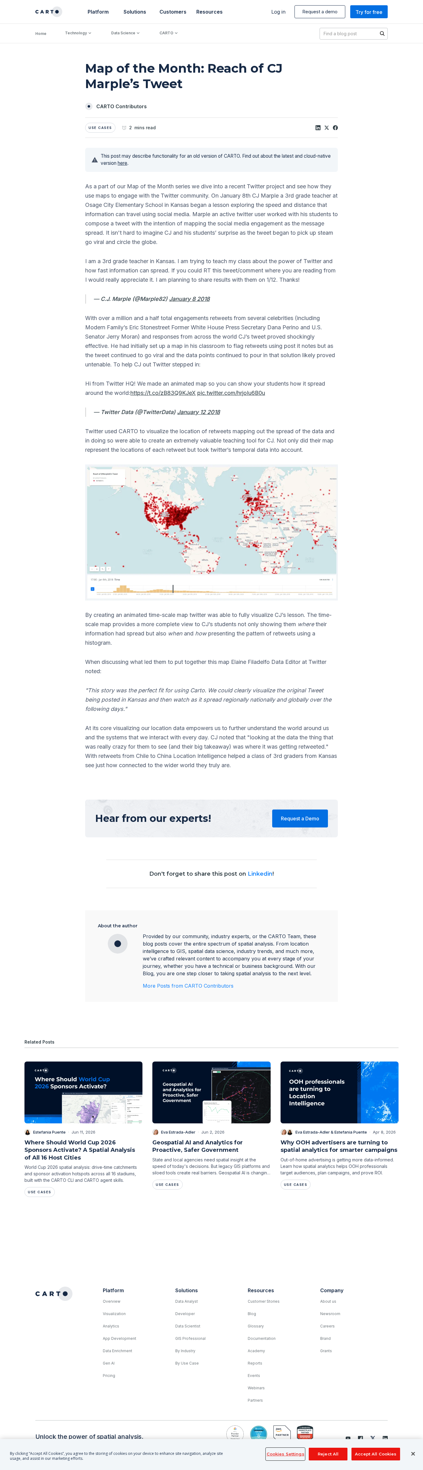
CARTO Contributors (121, 106)
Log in (278, 12)
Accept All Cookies (375, 1453)
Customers (172, 12)
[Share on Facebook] (335, 127)
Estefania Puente (49, 1132)
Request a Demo (300, 818)
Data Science (123, 33)
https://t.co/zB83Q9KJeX (163, 393)
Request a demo (320, 12)
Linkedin (260, 873)
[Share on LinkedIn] (318, 127)
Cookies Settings (285, 1453)
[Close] (413, 1454)
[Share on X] (326, 127)
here (122, 163)
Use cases (100, 128)
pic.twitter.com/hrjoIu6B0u (231, 393)
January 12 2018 (198, 412)
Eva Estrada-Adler (178, 1132)
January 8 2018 (189, 299)
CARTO (166, 33)
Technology (76, 33)
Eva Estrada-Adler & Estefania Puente (331, 1132)
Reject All (328, 1453)
